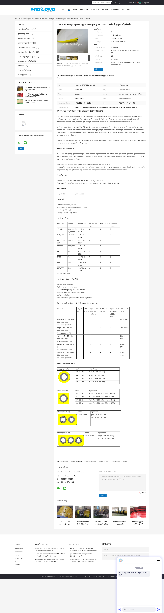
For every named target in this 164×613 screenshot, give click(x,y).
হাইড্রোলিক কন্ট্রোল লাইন (25, 29)
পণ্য (69, 9)
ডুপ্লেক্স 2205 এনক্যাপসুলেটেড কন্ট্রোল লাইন (115, 461)
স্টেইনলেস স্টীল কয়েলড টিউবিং (26, 47)
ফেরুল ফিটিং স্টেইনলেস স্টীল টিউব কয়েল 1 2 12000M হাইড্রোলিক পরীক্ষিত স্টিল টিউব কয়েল (50, 555)
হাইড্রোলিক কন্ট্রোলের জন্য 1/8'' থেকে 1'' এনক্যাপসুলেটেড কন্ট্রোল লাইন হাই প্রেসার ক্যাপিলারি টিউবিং (138, 523)
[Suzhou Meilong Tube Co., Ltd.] (43, 9)
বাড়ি (63, 9)
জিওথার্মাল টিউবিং (23, 75)
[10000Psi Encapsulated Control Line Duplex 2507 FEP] (20, 95)
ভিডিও (75, 9)
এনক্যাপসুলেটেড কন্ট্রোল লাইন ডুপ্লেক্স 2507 (71, 461)
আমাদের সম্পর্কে (84, 9)
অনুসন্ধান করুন (115, 2)
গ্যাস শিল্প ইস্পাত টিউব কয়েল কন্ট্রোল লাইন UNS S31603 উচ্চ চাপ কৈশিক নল (82, 555)
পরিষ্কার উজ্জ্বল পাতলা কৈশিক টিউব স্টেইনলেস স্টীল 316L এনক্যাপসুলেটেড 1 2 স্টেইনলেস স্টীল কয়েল (83, 523)
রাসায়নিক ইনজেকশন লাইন (25, 43)
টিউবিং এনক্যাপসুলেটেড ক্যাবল (26, 57)
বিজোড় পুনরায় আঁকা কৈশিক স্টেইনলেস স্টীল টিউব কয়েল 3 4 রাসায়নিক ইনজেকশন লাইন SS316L (50, 561)
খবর (123, 9)
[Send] (158, 609)
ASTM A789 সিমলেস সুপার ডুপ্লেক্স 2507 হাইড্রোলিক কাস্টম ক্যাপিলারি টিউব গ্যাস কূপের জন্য (83, 549)
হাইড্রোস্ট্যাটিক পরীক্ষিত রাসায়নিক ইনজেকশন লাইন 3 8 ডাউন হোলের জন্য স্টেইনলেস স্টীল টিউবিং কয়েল (84, 561)
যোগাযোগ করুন (114, 9)
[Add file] (119, 609)
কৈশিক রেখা (21, 66)
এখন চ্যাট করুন (133, 2)
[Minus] (158, 560)
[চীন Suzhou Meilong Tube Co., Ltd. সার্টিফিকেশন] (24, 122)
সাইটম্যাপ (17, 564)
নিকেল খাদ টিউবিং (23, 70)
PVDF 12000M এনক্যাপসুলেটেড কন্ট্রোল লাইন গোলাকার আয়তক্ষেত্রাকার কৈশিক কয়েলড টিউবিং (65, 523)
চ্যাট (96, 69)
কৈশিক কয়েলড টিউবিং (24, 38)
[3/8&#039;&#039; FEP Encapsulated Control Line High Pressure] (20, 88)
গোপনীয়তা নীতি (45, 576)
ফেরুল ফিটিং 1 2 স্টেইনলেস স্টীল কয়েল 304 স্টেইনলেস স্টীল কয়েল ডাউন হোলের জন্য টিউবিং (50, 549)
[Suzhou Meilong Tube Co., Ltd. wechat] (26, 143)
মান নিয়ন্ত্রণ (105, 9)
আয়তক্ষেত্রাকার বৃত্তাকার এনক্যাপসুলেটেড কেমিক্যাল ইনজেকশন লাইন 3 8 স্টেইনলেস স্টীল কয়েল (119, 523)
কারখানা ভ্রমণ (95, 9)
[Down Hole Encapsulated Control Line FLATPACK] (20, 101)
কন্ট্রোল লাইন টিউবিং (23, 34)
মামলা (128, 9)
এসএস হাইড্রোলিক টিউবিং (25, 61)
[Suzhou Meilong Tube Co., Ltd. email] (20, 143)
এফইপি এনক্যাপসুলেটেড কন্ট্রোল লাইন (93, 461)
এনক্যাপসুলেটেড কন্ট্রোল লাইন (30, 18)
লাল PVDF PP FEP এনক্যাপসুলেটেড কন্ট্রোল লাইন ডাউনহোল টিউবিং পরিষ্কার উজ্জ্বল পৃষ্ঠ (101, 523)
